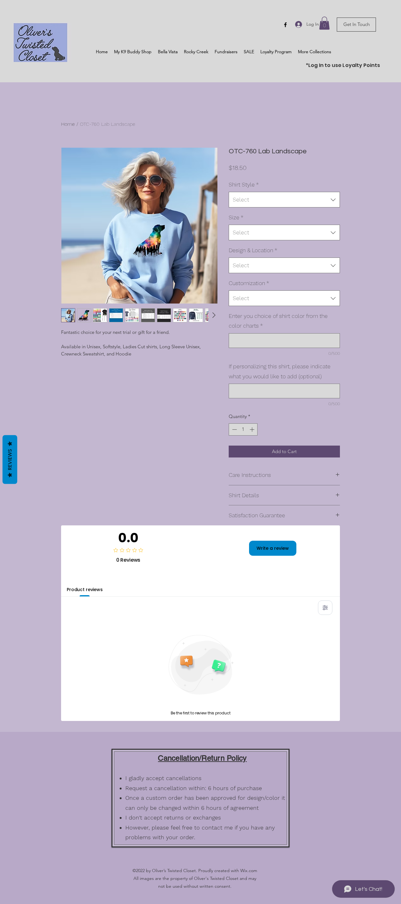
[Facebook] (285, 25)
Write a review (273, 548)
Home (68, 124)
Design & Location (253, 250)
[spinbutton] (243, 429)
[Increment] (252, 429)
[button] (324, 23)
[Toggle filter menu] (325, 607)
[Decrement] (234, 429)
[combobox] (284, 199)
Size (236, 217)
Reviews (9, 459)
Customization (249, 283)
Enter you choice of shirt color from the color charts (278, 321)
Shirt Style (244, 184)
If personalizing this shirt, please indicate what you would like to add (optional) (280, 371)
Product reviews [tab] (85, 589)
